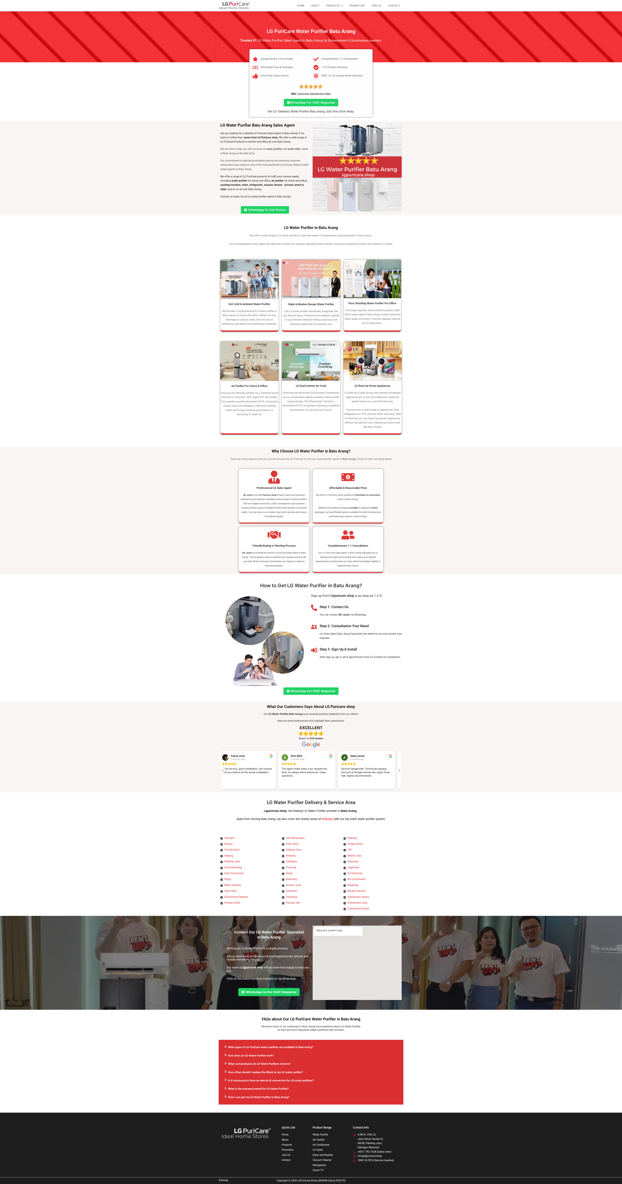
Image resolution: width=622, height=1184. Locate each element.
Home (301, 5)
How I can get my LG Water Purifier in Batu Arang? (258, 1097)
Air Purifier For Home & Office (249, 386)
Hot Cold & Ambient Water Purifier (249, 304)
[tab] (311, 1047)
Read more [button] (301, 784)
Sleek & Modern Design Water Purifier (311, 304)
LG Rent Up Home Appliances (373, 385)
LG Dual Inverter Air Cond (311, 385)
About (315, 5)
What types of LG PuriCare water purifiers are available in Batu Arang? (270, 1047)
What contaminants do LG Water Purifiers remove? (259, 1063)
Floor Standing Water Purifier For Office (372, 303)
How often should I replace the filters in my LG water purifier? (265, 1072)
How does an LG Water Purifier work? (251, 1055)
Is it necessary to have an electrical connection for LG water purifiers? (271, 1080)
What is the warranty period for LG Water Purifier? (258, 1088)
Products (333, 5)
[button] (399, 770)
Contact (394, 5)
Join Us (376, 5)
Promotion (357, 5)
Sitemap (223, 1180)
